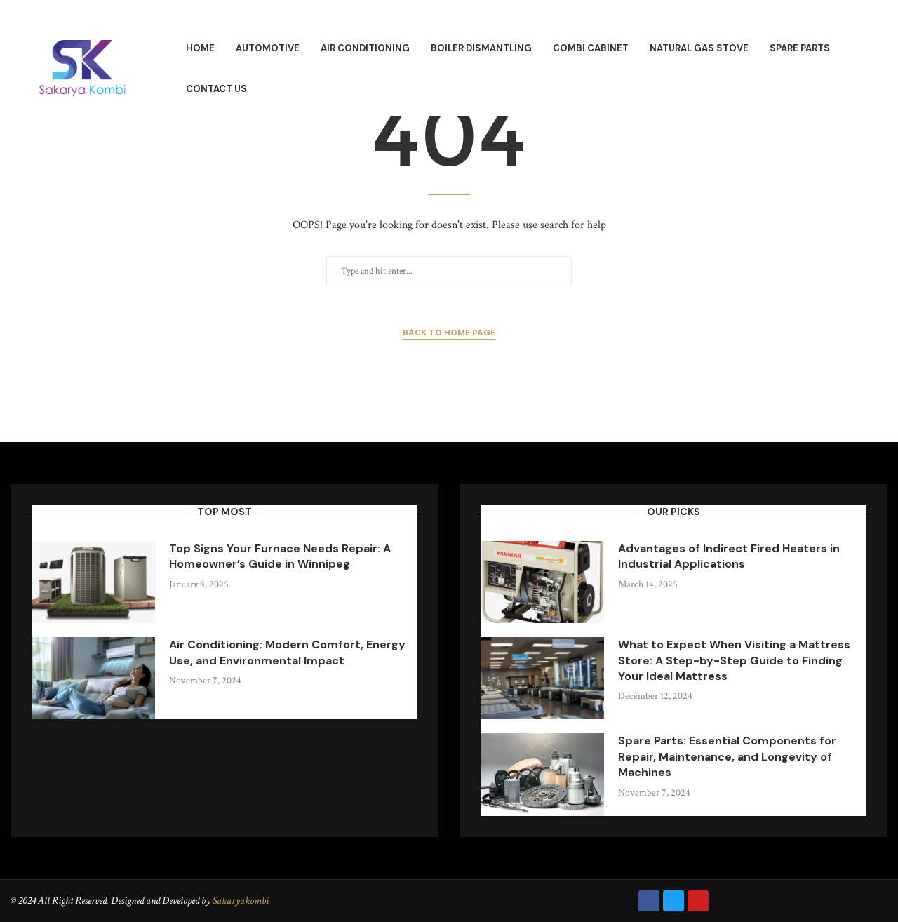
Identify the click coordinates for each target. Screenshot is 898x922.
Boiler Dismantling (481, 48)
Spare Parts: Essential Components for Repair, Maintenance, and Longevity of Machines (727, 756)
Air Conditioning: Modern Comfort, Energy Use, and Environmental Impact (287, 652)
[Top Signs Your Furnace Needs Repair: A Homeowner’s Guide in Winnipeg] (93, 582)
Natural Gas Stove (699, 48)
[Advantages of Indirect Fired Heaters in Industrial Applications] (542, 582)
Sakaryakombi (241, 900)
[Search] (877, 69)
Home (200, 48)
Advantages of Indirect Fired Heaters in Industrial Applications (729, 556)
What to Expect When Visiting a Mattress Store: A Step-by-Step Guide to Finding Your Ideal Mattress (734, 660)
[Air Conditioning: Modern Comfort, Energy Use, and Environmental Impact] (93, 678)
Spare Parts (800, 48)
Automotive (268, 48)
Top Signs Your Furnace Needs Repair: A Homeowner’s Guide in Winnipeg (280, 556)
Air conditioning (365, 48)
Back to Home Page (449, 332)
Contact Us (216, 89)
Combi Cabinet (591, 48)
